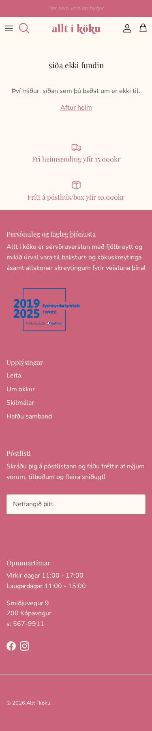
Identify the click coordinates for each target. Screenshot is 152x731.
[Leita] (27, 28)
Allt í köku (38, 703)
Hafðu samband (29, 416)
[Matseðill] (9, 28)
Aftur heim (76, 107)
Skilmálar (20, 402)
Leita (13, 375)
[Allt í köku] (76, 28)
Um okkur (20, 389)
